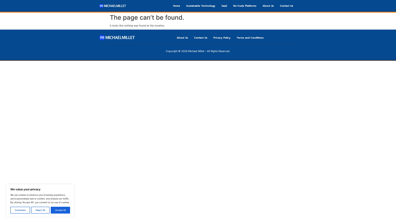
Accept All (60, 210)
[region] (40, 200)
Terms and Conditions (250, 38)
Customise (20, 210)
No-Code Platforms (244, 6)
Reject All (40, 210)
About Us (268, 6)
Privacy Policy (221, 38)
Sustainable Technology (200, 6)
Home (176, 6)
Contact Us (286, 6)
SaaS (224, 6)
